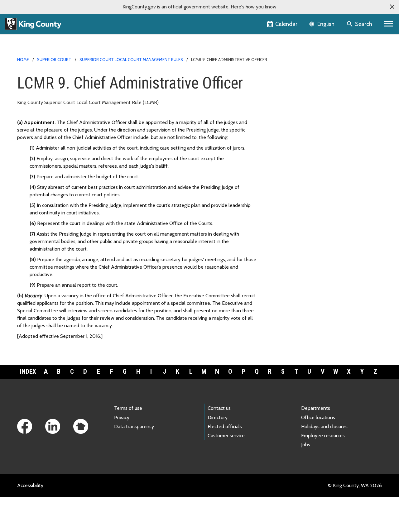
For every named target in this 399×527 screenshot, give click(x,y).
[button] (392, 7)
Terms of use (128, 408)
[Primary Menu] (389, 24)
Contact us (219, 408)
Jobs (305, 445)
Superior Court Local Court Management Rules (131, 59)
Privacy (121, 417)
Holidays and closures (324, 426)
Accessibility (30, 485)
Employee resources (323, 435)
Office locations (318, 417)
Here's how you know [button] (253, 7)
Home (23, 59)
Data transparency (134, 426)
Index (28, 371)
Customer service (226, 435)
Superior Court (54, 59)
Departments (315, 408)
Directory (218, 417)
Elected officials (225, 426)
